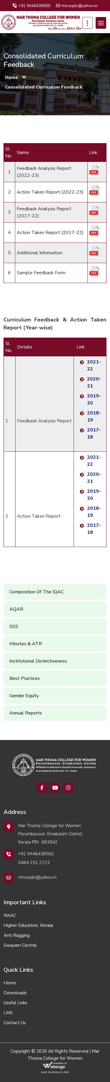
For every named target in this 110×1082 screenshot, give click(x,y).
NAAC (10, 915)
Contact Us (15, 1023)
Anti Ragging (17, 935)
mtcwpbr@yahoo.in (80, 6)
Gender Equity (24, 695)
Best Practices (24, 678)
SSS (13, 626)
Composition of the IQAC (36, 592)
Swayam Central (20, 945)
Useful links (15, 1003)
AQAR (16, 609)
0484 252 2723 (34, 863)
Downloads (15, 993)
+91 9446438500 (34, 6)
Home (10, 983)
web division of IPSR (55, 1072)
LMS (8, 1013)
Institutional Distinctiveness (38, 661)
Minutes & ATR (25, 644)
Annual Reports (25, 713)
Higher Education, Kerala (28, 925)
